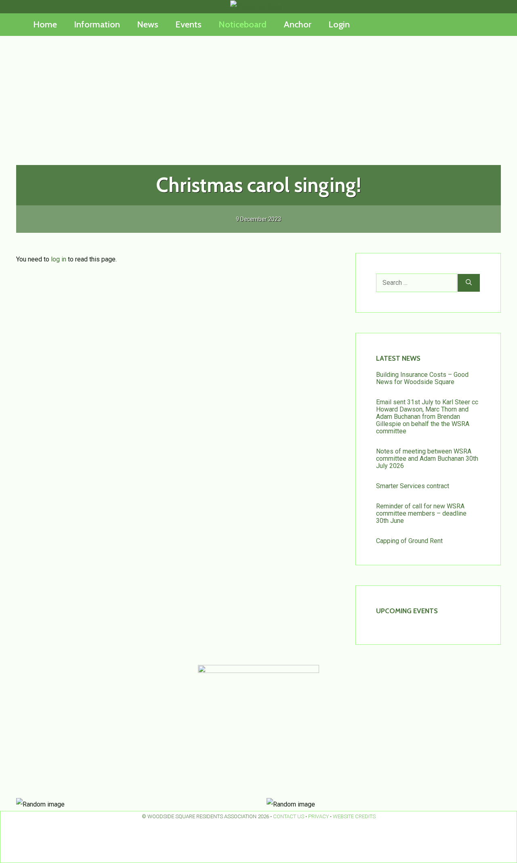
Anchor (297, 24)
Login (339, 24)
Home (45, 24)
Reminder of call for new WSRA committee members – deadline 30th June (421, 513)
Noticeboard (243, 24)
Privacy (318, 816)
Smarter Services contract (412, 486)
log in (58, 259)
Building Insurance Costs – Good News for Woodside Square (422, 378)
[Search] (468, 283)
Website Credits (354, 816)
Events (188, 24)
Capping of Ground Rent (409, 541)
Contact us (288, 816)
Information (97, 24)
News (147, 24)
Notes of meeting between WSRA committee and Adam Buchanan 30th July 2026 (427, 458)
